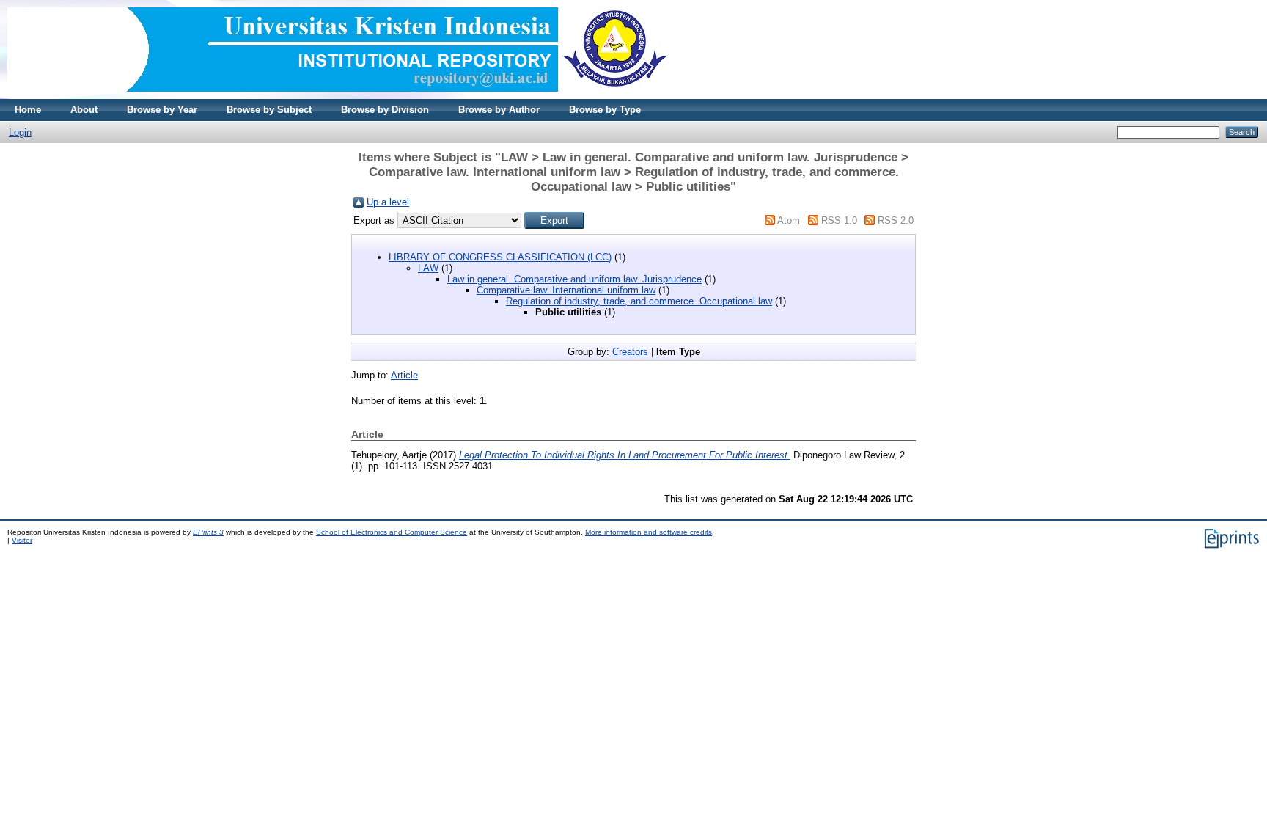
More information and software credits (648, 532)
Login (20, 132)
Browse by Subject (269, 109)
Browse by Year (162, 109)
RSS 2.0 (896, 220)
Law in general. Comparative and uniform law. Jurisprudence (574, 279)
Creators (630, 351)
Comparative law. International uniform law (566, 290)
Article (404, 375)
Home (28, 109)
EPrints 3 (208, 532)
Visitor (22, 540)
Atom (788, 220)
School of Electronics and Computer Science (391, 532)
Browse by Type (605, 109)
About (84, 109)
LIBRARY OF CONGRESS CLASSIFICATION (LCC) (500, 257)
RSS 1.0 (839, 220)
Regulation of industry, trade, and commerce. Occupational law (639, 301)
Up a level (388, 202)
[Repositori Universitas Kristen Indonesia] (338, 95)
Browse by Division (385, 109)
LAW (428, 268)
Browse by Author (499, 109)
